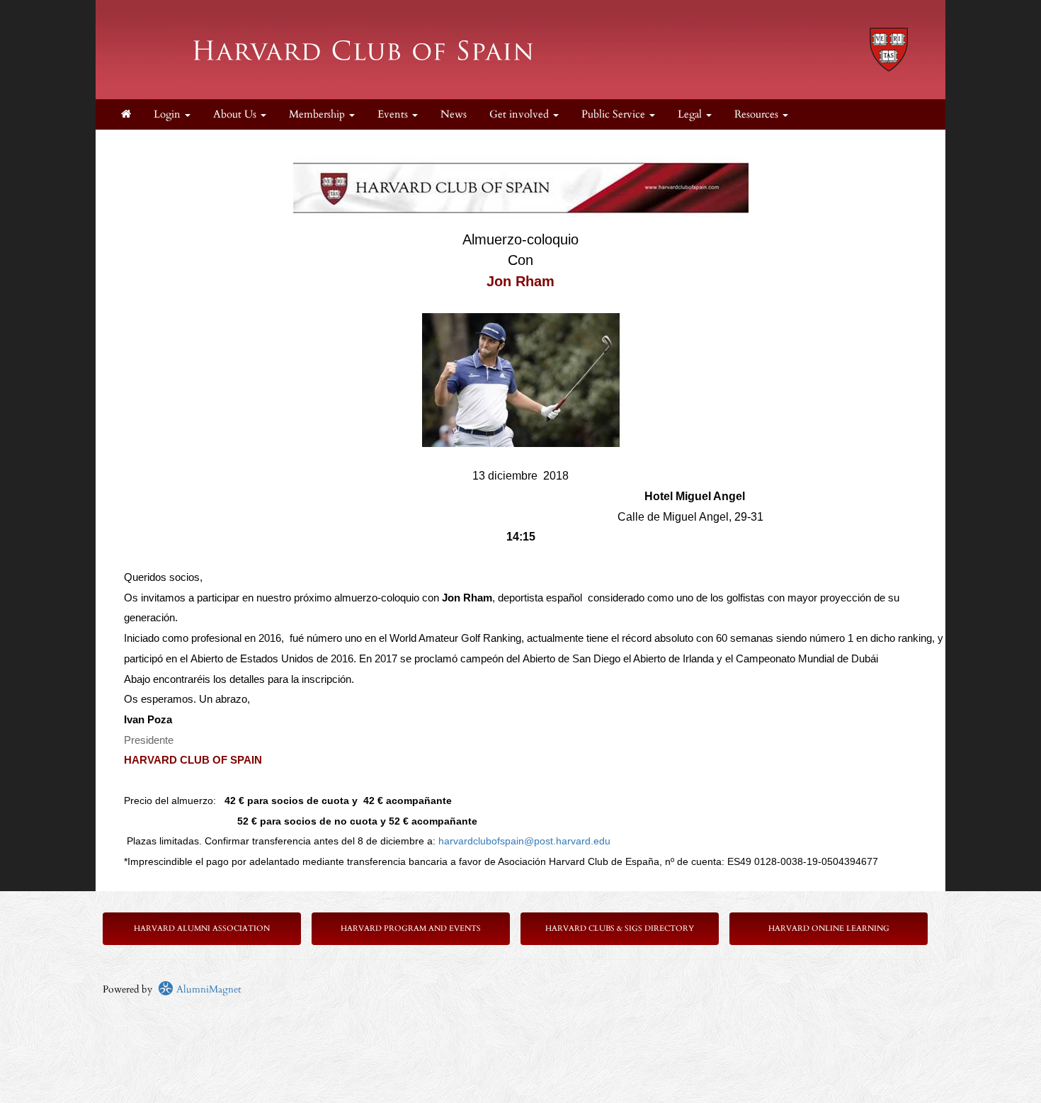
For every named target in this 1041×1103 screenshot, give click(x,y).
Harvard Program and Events (411, 928)
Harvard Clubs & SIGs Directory (619, 928)
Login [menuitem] (168, 114)
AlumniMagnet (207, 989)
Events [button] (394, 114)
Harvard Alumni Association (202, 928)
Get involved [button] (520, 114)
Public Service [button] (614, 114)
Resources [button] (757, 114)
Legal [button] (691, 114)
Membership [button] (318, 114)
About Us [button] (236, 114)
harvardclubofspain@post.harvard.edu (524, 841)
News (453, 114)
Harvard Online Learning (828, 928)
